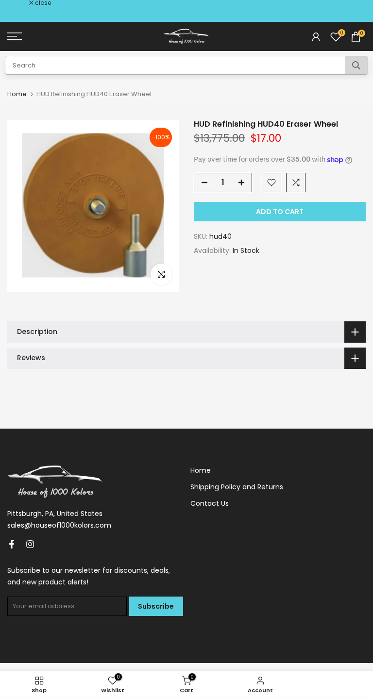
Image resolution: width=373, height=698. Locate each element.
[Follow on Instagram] (30, 544)
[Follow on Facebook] (11, 544)
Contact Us (209, 503)
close (20, 3)
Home (17, 94)
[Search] (356, 65)
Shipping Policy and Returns (236, 487)
